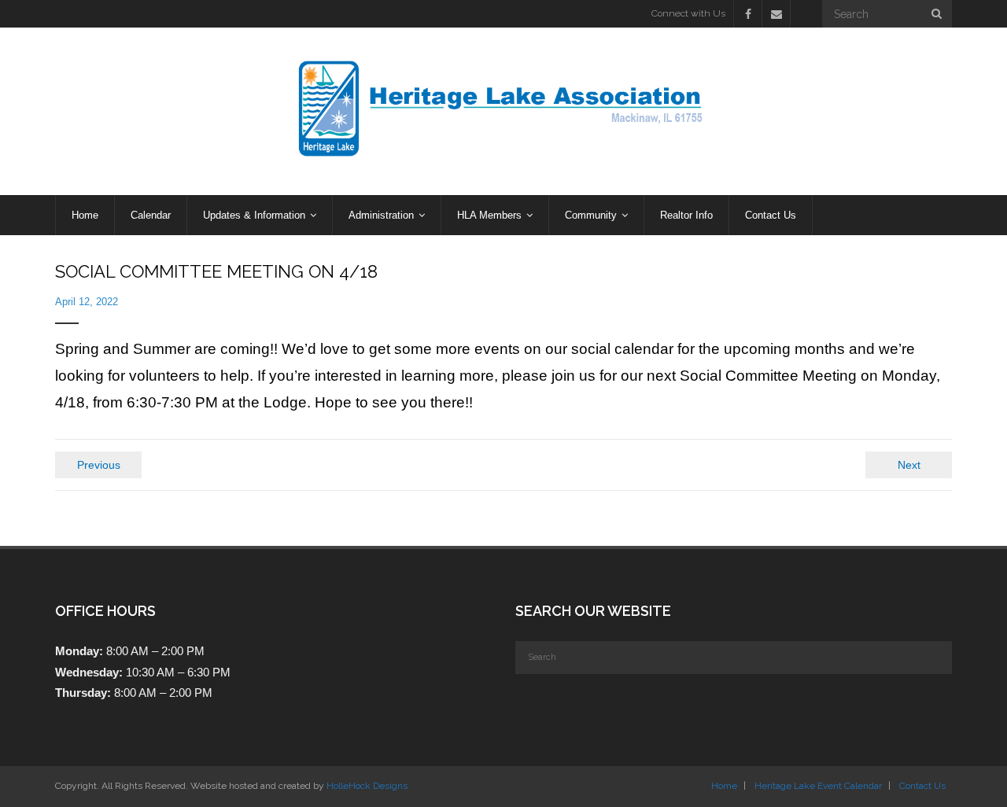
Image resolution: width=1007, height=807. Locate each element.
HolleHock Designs (367, 785)
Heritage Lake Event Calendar (818, 785)
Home (724, 785)
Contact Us (922, 785)
